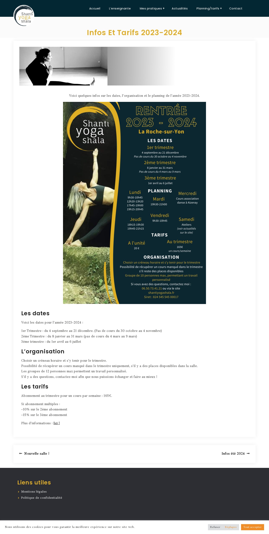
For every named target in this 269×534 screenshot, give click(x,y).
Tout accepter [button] (252, 527)
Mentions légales (34, 491)
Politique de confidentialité (41, 497)
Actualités (180, 8)
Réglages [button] (231, 527)
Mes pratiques (151, 8)
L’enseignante (120, 8)
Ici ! (57, 423)
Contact (236, 8)
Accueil (94, 8)
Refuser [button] (215, 527)
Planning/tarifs (208, 8)
